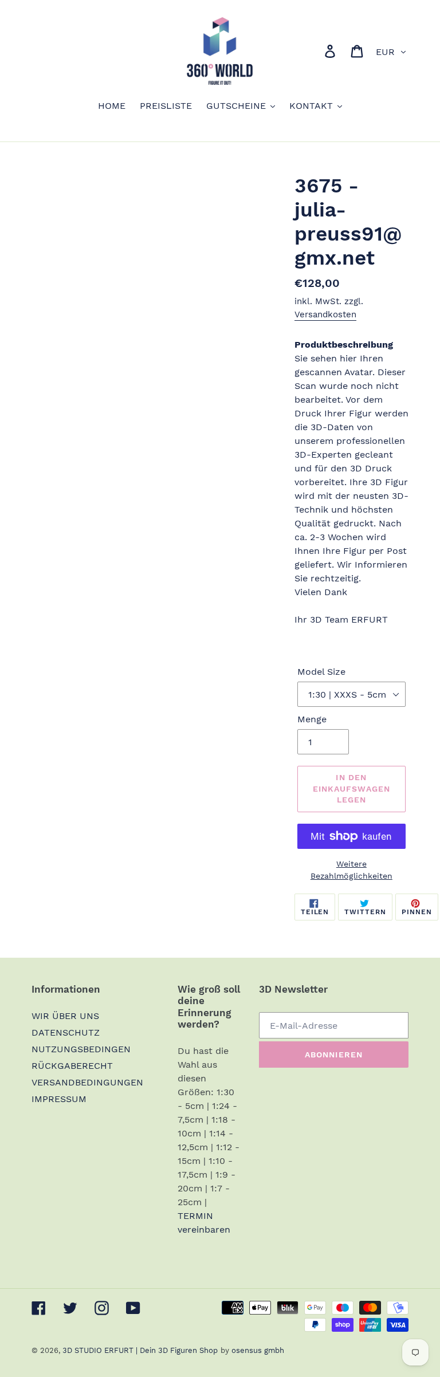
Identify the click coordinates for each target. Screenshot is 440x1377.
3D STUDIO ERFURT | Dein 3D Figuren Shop (140, 1350)
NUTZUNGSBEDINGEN (81, 1049)
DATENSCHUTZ (66, 1032)
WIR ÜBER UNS (65, 1015)
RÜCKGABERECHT (72, 1065)
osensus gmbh (257, 1350)
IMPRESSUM (59, 1098)
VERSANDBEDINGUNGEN (87, 1082)
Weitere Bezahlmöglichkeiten (351, 869)
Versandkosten (325, 314)
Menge (312, 719)
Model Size (321, 671)
